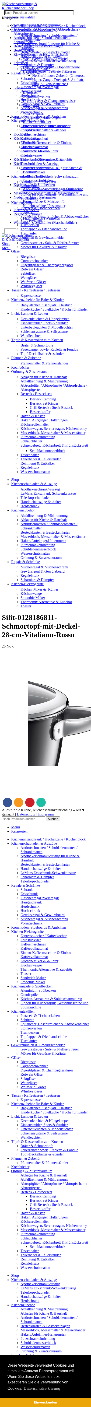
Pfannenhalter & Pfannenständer (44, 363)
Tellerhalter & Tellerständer (41, 459)
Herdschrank (30, 95)
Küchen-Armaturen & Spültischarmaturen (51, 190)
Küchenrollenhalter (35, 424)
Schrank (27, 78)
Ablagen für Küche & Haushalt (44, 377)
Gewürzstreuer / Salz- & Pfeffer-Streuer (50, 243)
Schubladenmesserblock (47, 451)
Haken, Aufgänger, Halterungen (44, 420)
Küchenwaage (31, 155)
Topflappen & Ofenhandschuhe (44, 229)
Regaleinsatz (30, 467)
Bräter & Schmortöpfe (37, 345)
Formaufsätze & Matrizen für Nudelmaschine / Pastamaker (44, 204)
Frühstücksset (31, 130)
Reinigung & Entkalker (38, 463)
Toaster (26, 164)
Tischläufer (29, 233)
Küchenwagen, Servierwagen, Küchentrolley (54, 428)
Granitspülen (30, 186)
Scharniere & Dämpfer (37, 65)
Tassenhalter (30, 455)
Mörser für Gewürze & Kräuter (43, 247)
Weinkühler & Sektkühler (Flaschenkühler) (45, 222)
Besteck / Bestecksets (36, 394)
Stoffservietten (31, 221)
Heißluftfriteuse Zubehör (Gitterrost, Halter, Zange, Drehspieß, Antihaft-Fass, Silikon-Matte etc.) (58, 80)
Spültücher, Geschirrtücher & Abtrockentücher (55, 216)
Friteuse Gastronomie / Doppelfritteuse (51, 67)
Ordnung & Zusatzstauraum (41, 558)
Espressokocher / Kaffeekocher (43, 126)
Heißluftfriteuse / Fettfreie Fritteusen (49, 71)
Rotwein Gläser (32, 269)
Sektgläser (28, 273)
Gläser (18, 88)
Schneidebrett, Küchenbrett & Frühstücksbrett (54, 445)
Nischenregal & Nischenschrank (44, 108)
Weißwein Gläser (33, 282)
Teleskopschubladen (35, 69)
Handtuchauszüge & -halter (41, 56)
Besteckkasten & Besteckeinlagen (38, 46)
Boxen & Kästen (33, 416)
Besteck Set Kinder (44, 403)
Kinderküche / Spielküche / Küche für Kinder (54, 309)
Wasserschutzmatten (35, 472)
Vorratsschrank (31, 112)
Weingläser (29, 278)
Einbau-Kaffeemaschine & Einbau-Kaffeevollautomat (46, 145)
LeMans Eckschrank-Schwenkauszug (48, 61)
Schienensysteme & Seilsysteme (44, 331)
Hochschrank (30, 100)
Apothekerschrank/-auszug (40, 489)
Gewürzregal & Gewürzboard (43, 104)
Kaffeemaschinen (33, 134)
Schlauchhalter (31, 441)
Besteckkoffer (40, 412)
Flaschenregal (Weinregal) (40, 87)
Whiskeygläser (31, 286)
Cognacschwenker (34, 261)
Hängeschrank (31, 91)
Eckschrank (29, 83)
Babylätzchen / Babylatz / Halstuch (46, 305)
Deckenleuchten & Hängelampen (45, 319)
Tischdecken (30, 225)
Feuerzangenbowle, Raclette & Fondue (49, 349)
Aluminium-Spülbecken (38, 182)
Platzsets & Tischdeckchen (40, 208)
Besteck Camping (43, 399)
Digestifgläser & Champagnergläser (49, 101)
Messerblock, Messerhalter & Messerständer (53, 433)
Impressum (46, 814)
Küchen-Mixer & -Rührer (39, 151)
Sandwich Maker (33, 168)
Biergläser (28, 257)
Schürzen (27, 212)
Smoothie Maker (33, 172)
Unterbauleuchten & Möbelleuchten (47, 327)
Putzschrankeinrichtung (38, 437)
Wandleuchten (31, 336)
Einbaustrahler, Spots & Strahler (44, 323)
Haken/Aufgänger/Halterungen (43, 541)
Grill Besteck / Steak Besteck (51, 408)
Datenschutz (26, 814)
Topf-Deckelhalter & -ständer (44, 130)
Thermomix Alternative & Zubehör (46, 159)
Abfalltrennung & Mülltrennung (44, 381)
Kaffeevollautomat (34, 138)
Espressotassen (31, 296)
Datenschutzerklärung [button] (42, 1388)
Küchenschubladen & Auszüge (36, 164)
